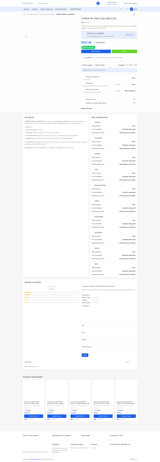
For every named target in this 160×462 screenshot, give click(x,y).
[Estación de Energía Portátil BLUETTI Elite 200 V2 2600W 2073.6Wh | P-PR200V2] (56, 390)
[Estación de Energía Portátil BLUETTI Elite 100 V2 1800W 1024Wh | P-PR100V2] (103, 390)
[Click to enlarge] (26, 37)
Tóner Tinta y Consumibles (47, 14)
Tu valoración (86, 306)
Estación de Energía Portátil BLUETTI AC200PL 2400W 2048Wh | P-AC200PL (31, 403)
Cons (83, 332)
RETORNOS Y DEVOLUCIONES (79, 448)
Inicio (24, 14)
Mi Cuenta (93, 448)
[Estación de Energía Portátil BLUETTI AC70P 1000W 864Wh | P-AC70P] (126, 390)
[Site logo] (28, 3)
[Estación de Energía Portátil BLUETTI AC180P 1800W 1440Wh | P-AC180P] (80, 390)
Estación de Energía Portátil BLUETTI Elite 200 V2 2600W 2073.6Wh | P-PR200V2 (55, 403)
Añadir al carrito (96, 51)
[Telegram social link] (136, 65)
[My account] (121, 9)
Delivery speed (86, 302)
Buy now (124, 51)
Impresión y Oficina (32, 14)
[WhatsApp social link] (134, 65)
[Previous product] (132, 14)
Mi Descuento (130, 34)
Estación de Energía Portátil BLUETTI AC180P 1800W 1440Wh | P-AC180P (79, 403)
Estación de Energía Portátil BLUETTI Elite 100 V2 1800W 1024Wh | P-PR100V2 (102, 403)
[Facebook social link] (126, 65)
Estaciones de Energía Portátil (32, 405)
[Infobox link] (32, 436)
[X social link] (128, 65)
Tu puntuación (86, 295)
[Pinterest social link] (130, 65)
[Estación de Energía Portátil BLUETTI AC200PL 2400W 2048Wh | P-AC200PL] (33, 390)
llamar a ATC (112, 9)
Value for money (86, 297)
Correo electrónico (87, 346)
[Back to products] (134, 14)
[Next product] (136, 14)
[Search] (98, 3)
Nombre (84, 339)
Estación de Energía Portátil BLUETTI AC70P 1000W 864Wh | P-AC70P (126, 403)
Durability (84, 300)
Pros (83, 325)
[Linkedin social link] (132, 65)
